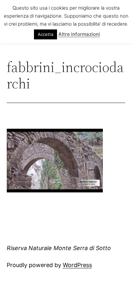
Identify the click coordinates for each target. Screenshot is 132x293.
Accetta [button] (45, 34)
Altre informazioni (79, 34)
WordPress (77, 265)
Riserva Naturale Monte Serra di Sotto (59, 248)
